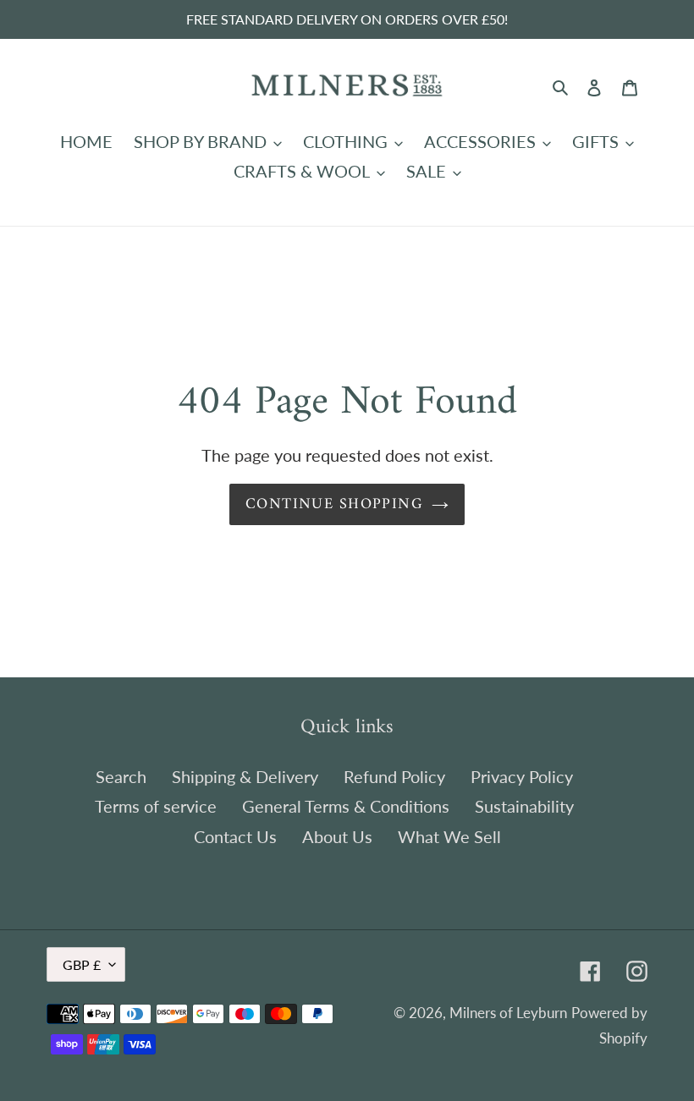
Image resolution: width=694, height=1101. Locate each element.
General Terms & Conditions (345, 806)
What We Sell (449, 836)
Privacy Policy (522, 776)
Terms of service (156, 806)
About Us (337, 836)
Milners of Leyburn (508, 1013)
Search (121, 776)
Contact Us (235, 836)
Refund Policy (394, 776)
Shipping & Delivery (245, 776)
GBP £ (82, 964)
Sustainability (524, 806)
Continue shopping (334, 504)
